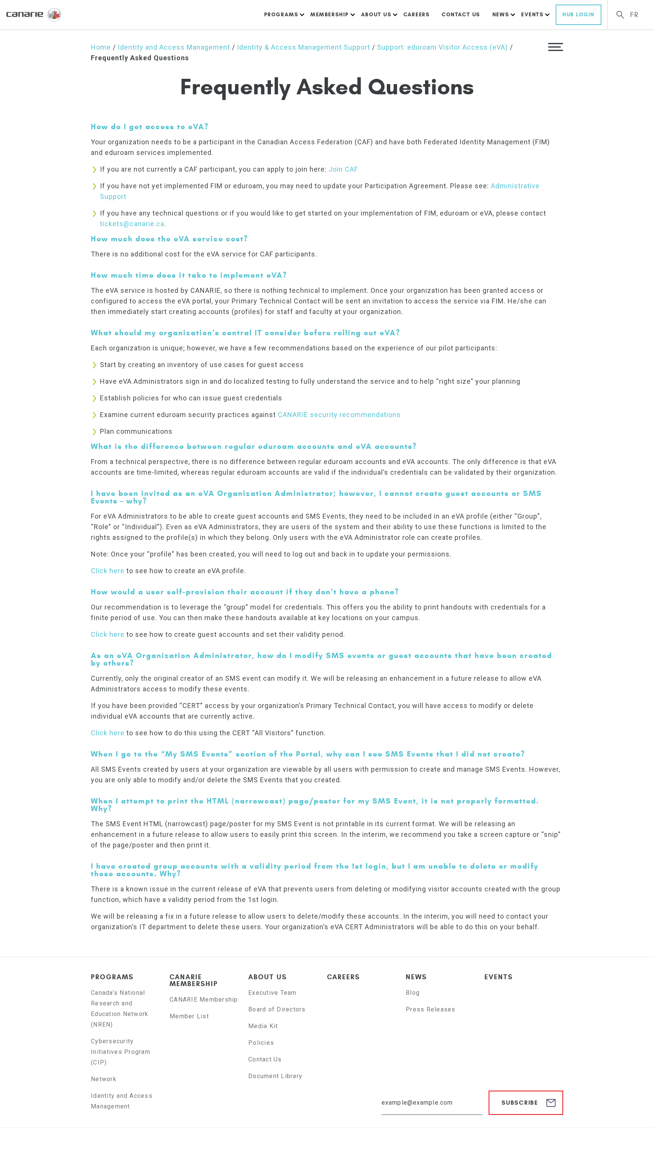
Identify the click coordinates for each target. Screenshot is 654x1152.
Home (101, 47)
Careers (416, 14)
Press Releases (431, 1009)
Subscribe (519, 1102)
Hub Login (578, 14)
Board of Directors (277, 1009)
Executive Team (272, 992)
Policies (261, 1042)
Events (532, 14)
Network (104, 1079)
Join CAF (343, 169)
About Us (376, 14)
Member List (189, 1016)
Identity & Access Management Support (303, 47)
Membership (329, 14)
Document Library (275, 1076)
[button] (555, 46)
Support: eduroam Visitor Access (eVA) (442, 47)
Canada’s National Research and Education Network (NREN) (119, 1008)
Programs (281, 14)
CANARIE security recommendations (339, 415)
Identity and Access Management (174, 47)
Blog (413, 992)
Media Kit (263, 1026)
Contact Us (461, 14)
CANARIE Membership (194, 980)
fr (634, 15)
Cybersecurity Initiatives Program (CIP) (120, 1052)
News (500, 14)
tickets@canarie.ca (132, 224)
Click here (108, 571)
